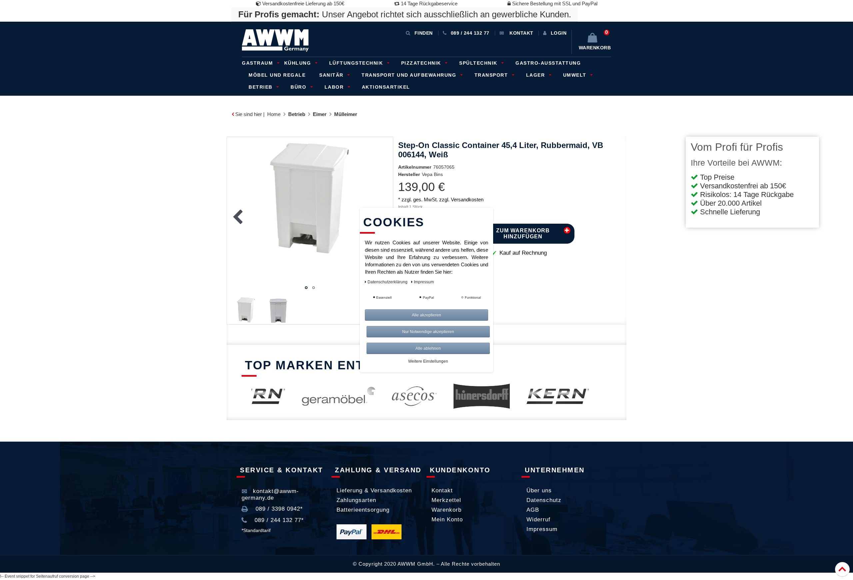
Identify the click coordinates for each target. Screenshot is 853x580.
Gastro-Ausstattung (548, 63)
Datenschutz (543, 500)
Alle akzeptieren (426, 315)
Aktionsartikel (386, 87)
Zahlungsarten (356, 500)
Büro (299, 87)
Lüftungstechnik (357, 63)
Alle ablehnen (428, 348)
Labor (335, 87)
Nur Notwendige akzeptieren (428, 331)
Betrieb (261, 87)
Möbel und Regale (277, 75)
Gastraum (258, 63)
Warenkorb (446, 510)
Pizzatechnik (422, 63)
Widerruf (538, 519)
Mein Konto (447, 519)
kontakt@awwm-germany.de (270, 494)
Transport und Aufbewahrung (410, 75)
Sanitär (332, 75)
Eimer (320, 114)
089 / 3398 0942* (278, 509)
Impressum (541, 529)
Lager (536, 75)
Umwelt (575, 75)
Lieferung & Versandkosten (374, 490)
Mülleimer (345, 114)
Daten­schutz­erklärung (388, 282)
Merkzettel (446, 500)
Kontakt (442, 490)
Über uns (539, 490)
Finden (424, 33)
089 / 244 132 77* (278, 520)
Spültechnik (479, 63)
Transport (492, 75)
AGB (532, 510)
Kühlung (298, 63)
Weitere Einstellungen (428, 361)
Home (274, 114)
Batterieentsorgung (363, 510)
